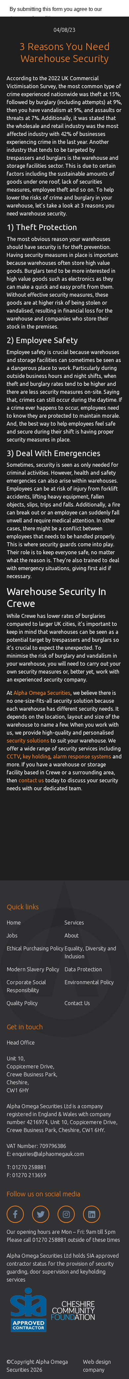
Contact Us (77, 1003)
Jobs (12, 935)
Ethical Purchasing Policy (35, 948)
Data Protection (83, 969)
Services (74, 923)
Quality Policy (22, 1003)
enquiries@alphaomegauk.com (48, 1154)
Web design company (97, 1366)
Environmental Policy (89, 982)
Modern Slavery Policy (33, 969)
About (71, 935)
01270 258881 (29, 1167)
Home (14, 923)
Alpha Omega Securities (42, 693)
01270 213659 (29, 1175)
